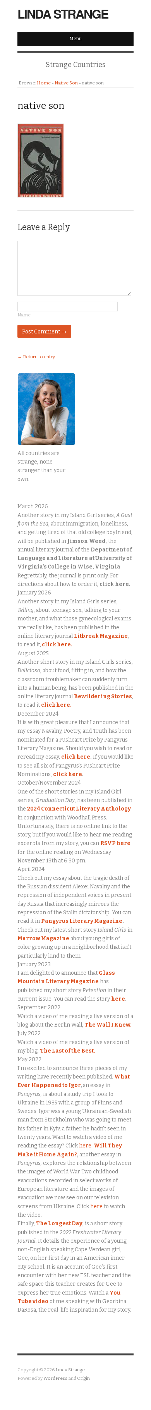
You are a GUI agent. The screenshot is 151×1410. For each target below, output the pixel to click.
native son (41, 106)
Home (44, 83)
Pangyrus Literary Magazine (81, 921)
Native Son (66, 83)
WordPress (55, 1378)
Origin (83, 1378)
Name (24, 315)
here (118, 999)
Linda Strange (62, 13)
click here (75, 757)
